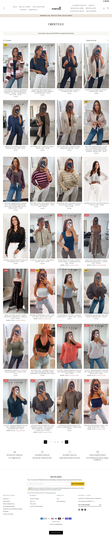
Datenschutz (6, 501)
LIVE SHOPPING (38, 7)
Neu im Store (24, 7)
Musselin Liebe (77, 8)
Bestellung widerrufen (56, 532)
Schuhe (23, 9)
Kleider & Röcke (79, 5)
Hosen (91, 5)
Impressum (6, 498)
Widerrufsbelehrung (8, 504)
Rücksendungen (61, 501)
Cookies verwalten (8, 514)
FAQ (58, 498)
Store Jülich (33, 504)
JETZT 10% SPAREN (78, 483)
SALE (15, 7)
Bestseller (91, 8)
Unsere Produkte (34, 498)
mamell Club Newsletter (36, 506)
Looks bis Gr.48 (77, 11)
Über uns (32, 501)
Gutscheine (91, 11)
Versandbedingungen (9, 506)
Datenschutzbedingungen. (51, 492)
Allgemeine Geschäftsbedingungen (12, 509)
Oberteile (33, 9)
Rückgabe (6, 511)
